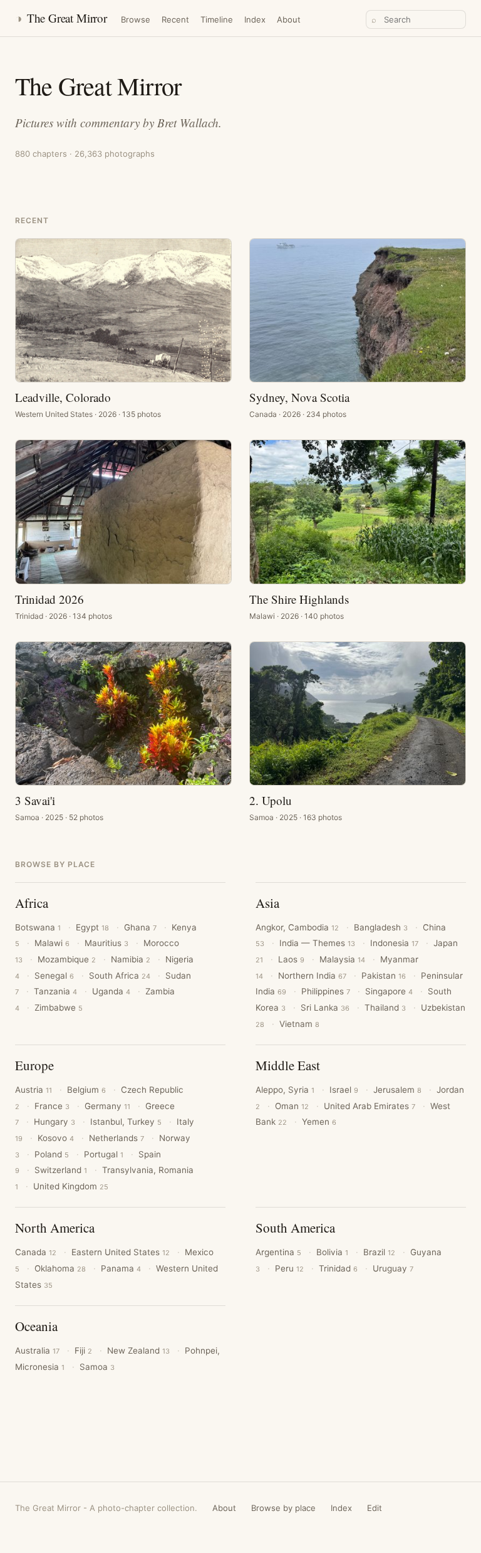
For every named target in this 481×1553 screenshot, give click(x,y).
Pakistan (383, 976)
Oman (292, 1106)
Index (255, 19)
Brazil (379, 1252)
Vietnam (299, 1024)
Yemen (319, 1122)
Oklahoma (60, 1268)
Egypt (92, 927)
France (52, 1106)
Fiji (83, 1350)
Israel (343, 1090)
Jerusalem (397, 1090)
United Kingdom (70, 1186)
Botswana (38, 927)
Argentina (278, 1252)
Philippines (325, 991)
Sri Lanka (325, 1008)
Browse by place (283, 1508)
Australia (37, 1350)
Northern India (312, 976)
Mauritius (106, 943)
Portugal (103, 1154)
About (289, 19)
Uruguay (393, 1268)
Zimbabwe (58, 1008)
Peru (289, 1268)
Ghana (140, 927)
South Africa (119, 976)
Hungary (54, 1122)
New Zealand (138, 1350)
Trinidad (338, 1268)
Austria (33, 1090)
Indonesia (394, 943)
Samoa (97, 1367)
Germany (107, 1106)
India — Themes (317, 943)
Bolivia (332, 1252)
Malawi (52, 943)
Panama (121, 1268)
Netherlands (116, 1138)
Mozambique (67, 959)
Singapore (389, 991)
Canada (35, 1252)
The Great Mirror (61, 18)
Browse (135, 19)
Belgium (86, 1090)
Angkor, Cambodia (297, 927)
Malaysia (342, 959)
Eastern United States (120, 1252)
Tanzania (55, 991)
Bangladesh (381, 927)
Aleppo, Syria (285, 1090)
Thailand (385, 1008)
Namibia (130, 959)
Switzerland (60, 1170)
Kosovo (56, 1138)
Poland (51, 1154)
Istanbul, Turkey (126, 1122)
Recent (175, 19)
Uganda (111, 991)
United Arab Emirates (369, 1106)
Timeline (216, 19)
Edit (374, 1508)
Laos (291, 959)
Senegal (54, 976)
